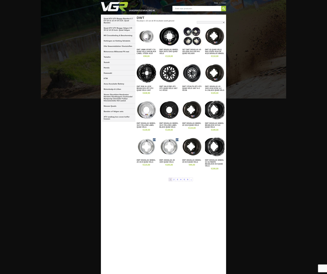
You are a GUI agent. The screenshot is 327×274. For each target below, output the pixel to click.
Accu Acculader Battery (114, 84)
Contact (223, 3)
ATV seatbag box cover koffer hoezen (117, 118)
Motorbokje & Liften (112, 89)
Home (216, 3)
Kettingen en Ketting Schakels (117, 41)
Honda (106, 68)
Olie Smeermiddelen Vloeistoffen (118, 46)
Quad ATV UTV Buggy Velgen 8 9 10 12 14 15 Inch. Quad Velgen (118, 29)
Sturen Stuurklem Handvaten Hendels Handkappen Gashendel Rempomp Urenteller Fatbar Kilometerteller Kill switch (118, 98)
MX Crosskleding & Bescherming (118, 35)
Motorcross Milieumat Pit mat (116, 52)
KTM (106, 78)
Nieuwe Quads (110, 106)
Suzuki (107, 62)
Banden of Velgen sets (113, 111)
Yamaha (107, 57)
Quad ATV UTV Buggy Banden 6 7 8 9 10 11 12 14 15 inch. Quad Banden (118, 21)
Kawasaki (108, 73)
